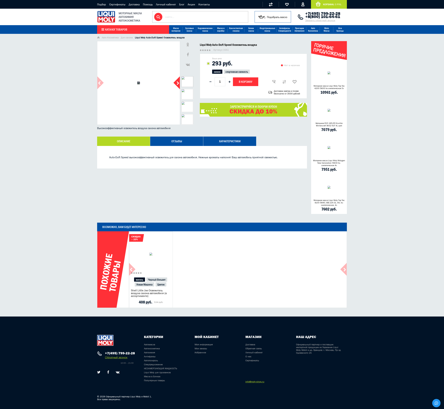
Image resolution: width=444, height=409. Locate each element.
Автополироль (151, 360)
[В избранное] (294, 82)
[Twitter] (98, 372)
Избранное (200, 352)
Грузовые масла (189, 29)
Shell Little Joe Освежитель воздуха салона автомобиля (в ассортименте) (149, 293)
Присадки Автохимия (299, 29)
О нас (248, 356)
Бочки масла (251, 29)
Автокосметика (152, 348)
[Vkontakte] (117, 372)
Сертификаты (117, 4)
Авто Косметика (313, 29)
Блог (181, 4)
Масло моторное (176, 29)
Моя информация (204, 344)
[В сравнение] (284, 81)
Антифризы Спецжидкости (284, 29)
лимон (217, 71)
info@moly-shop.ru (254, 381)
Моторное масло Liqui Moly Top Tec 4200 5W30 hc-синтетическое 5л (329, 87)
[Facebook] (108, 372)
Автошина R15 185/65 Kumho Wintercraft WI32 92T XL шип (329, 124)
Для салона (127, 37)
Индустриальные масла (267, 29)
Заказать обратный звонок (320, 20)
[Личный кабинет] (303, 4)
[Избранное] (287, 4)
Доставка (134, 4)
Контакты (204, 4)
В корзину (245, 81)
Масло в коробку (220, 29)
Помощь (148, 4)
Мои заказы (201, 348)
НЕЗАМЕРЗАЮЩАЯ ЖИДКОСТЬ (160, 368)
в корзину (151, 258)
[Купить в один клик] (274, 81)
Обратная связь (253, 348)
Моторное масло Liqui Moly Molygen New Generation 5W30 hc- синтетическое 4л (329, 163)
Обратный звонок (116, 357)
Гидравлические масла (205, 29)
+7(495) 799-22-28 (322, 13)
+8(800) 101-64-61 (322, 16)
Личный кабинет (166, 4)
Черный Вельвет (156, 279)
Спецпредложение (153, 364)
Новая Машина (144, 284)
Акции (191, 4)
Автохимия (149, 352)
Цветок (161, 284)
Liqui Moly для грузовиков (157, 372)
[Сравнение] (271, 4)
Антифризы (150, 356)
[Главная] (98, 37)
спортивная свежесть (236, 71)
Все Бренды (340, 29)
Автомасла (149, 344)
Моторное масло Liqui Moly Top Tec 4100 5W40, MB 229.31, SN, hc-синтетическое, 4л (329, 202)
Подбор (101, 4)
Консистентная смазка (236, 29)
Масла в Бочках (152, 376)
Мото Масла (326, 29)
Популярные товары (154, 380)
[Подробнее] (167, 302)
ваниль (139, 279)
